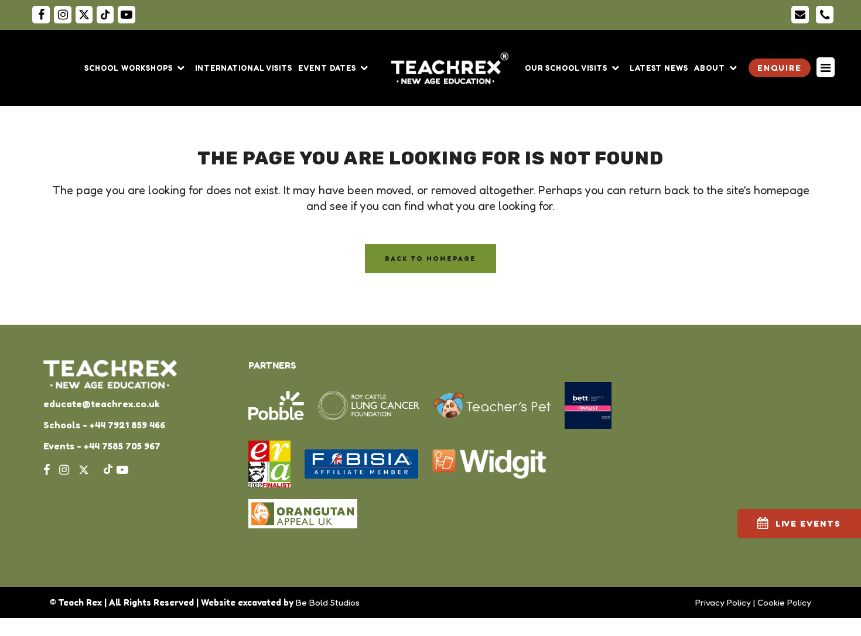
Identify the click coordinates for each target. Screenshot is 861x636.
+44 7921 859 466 (127, 425)
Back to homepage (430, 259)
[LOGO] (451, 68)
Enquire (779, 68)
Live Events (808, 523)
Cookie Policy (784, 602)
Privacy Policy (723, 602)
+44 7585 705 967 (122, 446)
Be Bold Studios (328, 602)
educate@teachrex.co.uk (101, 404)
